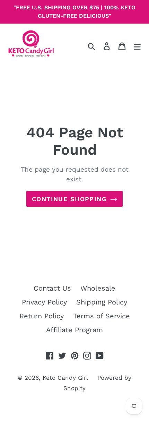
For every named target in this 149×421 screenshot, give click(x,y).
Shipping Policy (101, 302)
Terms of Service (101, 316)
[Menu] (137, 45)
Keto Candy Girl (65, 377)
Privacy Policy (44, 302)
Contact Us (52, 288)
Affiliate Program (74, 330)
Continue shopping (69, 199)
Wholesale (97, 288)
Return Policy (41, 316)
